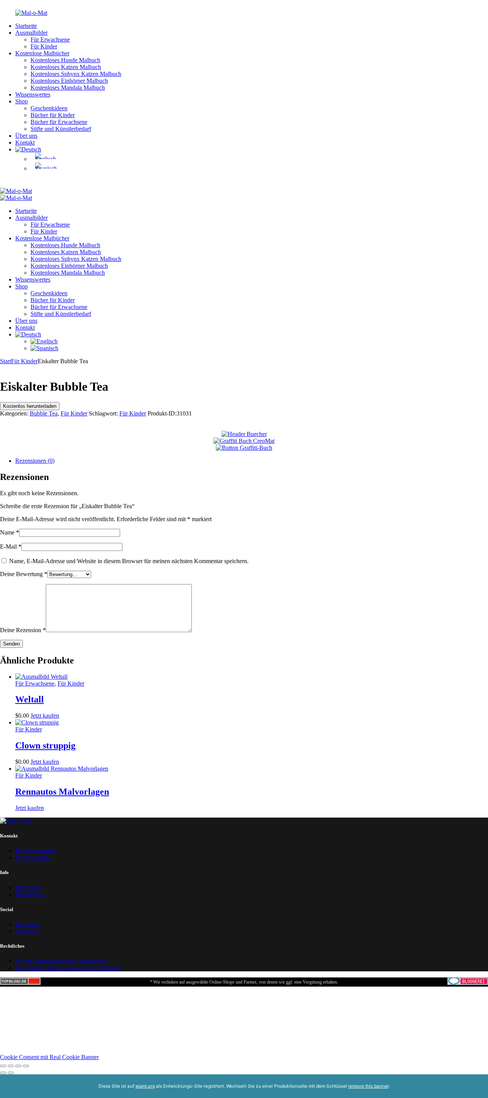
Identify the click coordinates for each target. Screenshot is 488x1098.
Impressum (28, 887)
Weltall (29, 699)
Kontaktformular (35, 850)
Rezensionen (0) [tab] (35, 460)
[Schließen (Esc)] (26, 1066)
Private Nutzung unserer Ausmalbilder (61, 961)
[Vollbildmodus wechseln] (11, 1066)
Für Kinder (24, 361)
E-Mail (10, 546)
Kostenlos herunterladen (29, 406)
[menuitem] (28, 149)
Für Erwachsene (35, 683)
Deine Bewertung (23, 574)
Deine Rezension (23, 630)
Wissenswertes (32, 857)
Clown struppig (45, 745)
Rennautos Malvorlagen (62, 792)
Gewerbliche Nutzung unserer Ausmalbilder (68, 967)
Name (9, 532)
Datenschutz (30, 894)
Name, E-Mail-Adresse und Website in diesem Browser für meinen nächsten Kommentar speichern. (129, 561)
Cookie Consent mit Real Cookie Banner (49, 1057)
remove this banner (368, 1086)
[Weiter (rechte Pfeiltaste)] (11, 1073)
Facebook (27, 931)
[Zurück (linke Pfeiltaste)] (3, 1073)
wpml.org (145, 1086)
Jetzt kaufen (44, 715)
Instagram (27, 924)
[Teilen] (18, 1066)
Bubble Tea (44, 413)
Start (5, 361)
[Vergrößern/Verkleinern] (3, 1066)
